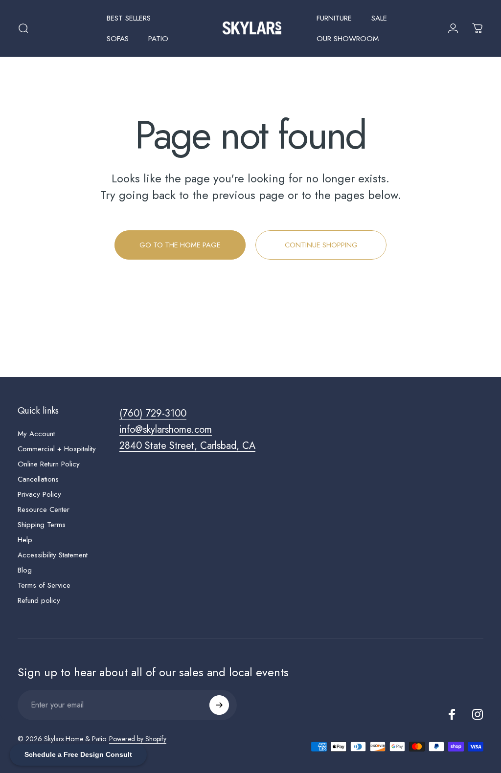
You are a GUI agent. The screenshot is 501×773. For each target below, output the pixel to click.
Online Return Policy (49, 464)
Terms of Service (44, 585)
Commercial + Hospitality (57, 449)
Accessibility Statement (53, 555)
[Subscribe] (219, 705)
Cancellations (38, 479)
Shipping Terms (42, 525)
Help (25, 540)
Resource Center (43, 509)
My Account (36, 434)
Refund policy (39, 600)
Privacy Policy (39, 494)
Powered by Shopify (137, 739)
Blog (25, 570)
